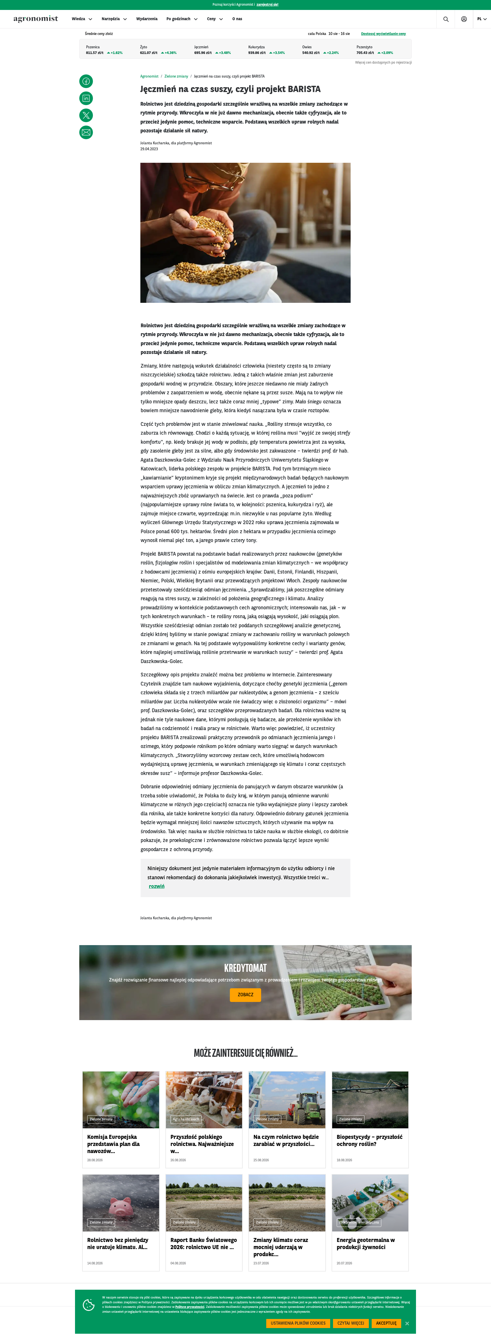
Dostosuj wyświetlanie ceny (383, 34)
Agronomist (149, 76)
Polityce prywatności (189, 1307)
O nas (237, 19)
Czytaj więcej (351, 1324)
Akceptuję (386, 1324)
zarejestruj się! (267, 5)
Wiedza (78, 19)
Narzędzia (111, 19)
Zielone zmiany (176, 76)
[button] (86, 81)
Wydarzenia (146, 19)
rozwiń (157, 886)
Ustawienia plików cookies (298, 1324)
